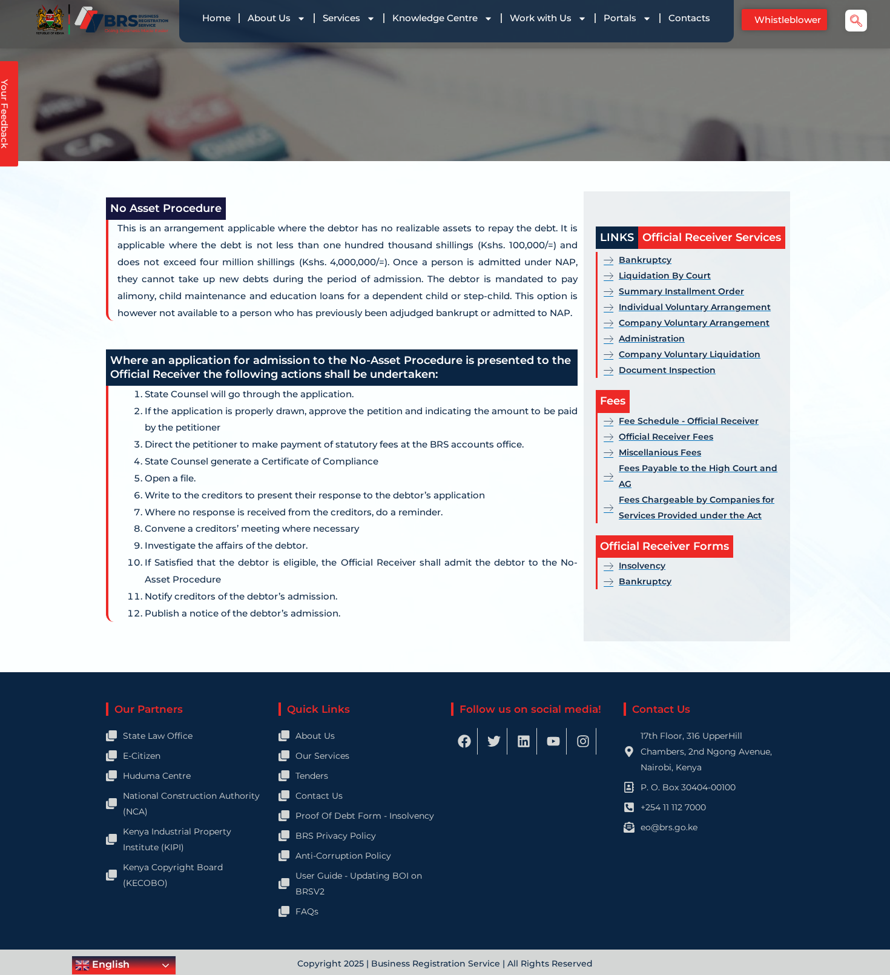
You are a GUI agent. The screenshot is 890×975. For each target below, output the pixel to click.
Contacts (689, 18)
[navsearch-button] (856, 20)
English (110, 964)
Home (216, 18)
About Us (269, 18)
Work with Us (541, 18)
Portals (620, 18)
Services (341, 18)
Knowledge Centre (435, 18)
